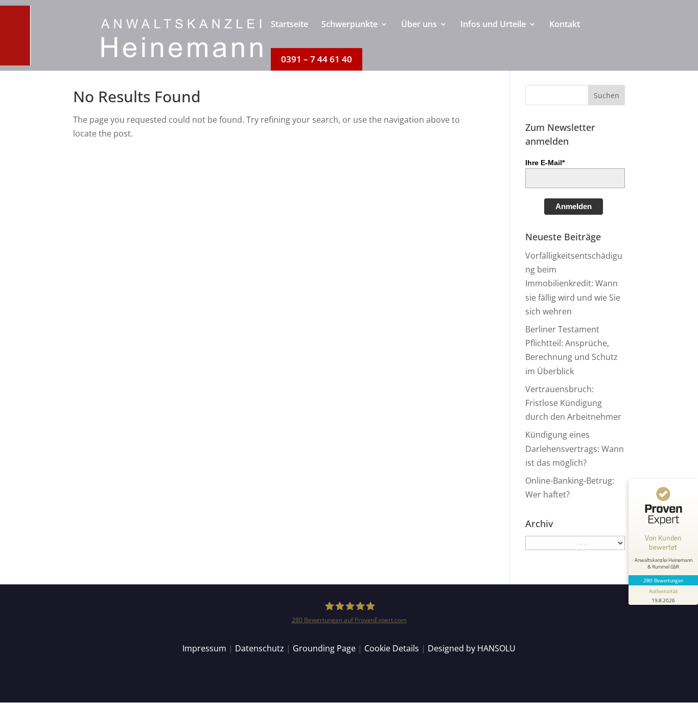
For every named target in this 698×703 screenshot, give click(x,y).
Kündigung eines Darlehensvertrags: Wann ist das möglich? (574, 448)
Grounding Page (324, 648)
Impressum (204, 648)
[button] (606, 95)
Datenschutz (259, 648)
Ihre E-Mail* (545, 162)
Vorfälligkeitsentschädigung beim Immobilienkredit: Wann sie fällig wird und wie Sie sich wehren (573, 283)
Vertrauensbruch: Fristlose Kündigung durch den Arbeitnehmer (573, 402)
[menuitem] (289, 34)
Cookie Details (391, 648)
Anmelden (573, 206)
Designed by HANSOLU (472, 648)
